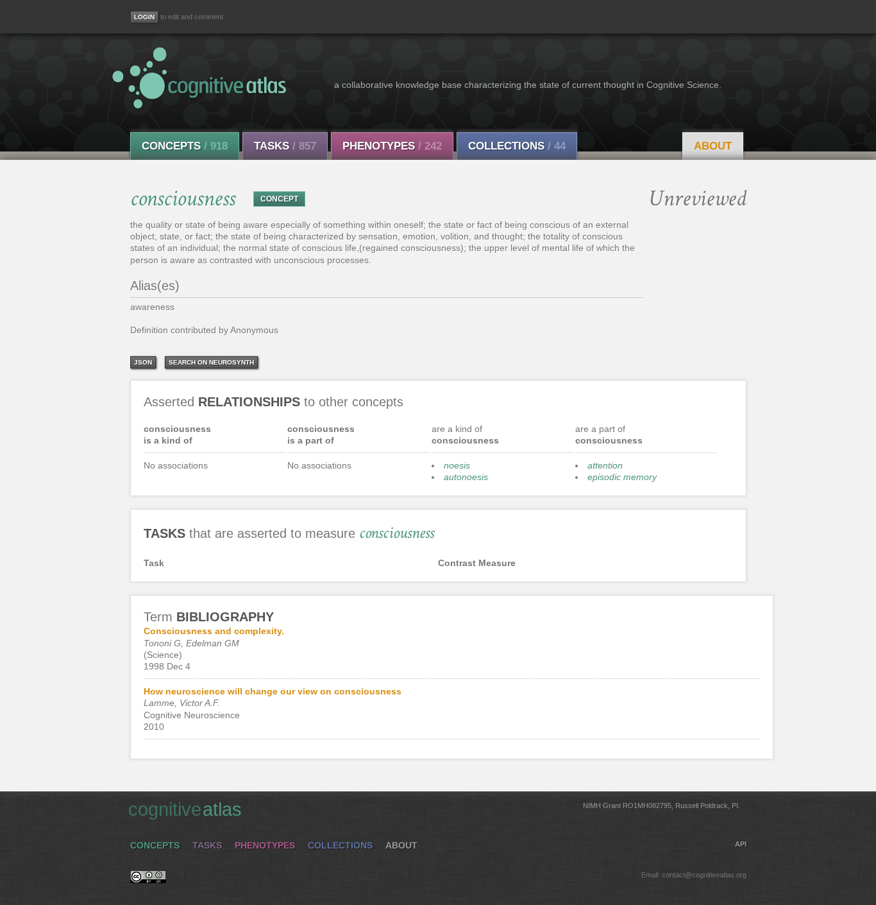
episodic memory (622, 477)
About (713, 146)
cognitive (434, 809)
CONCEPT (279, 198)
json (143, 362)
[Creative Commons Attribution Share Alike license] (148, 880)
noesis (457, 465)
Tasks (285, 146)
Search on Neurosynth (211, 362)
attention (605, 465)
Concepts (185, 146)
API (740, 844)
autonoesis (466, 477)
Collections (517, 146)
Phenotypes (392, 146)
